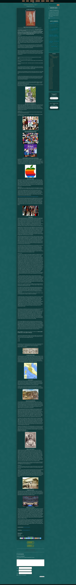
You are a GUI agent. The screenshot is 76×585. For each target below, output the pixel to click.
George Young (51, 41)
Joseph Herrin (29, 6)
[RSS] (36, 538)
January (52, 66)
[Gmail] (22, 538)
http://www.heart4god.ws (27, 527)
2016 (51, 78)
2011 (51, 84)
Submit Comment (42, 576)
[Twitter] (28, 538)
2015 (51, 79)
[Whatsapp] (31, 538)
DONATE (30, 545)
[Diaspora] (34, 538)
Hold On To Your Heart (54, 46)
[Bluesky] (40, 538)
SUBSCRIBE (30, 542)
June (52, 60)
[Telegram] (26, 538)
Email (17, 570)
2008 (51, 88)
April (52, 62)
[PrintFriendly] (20, 538)
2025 (51, 67)
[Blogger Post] (39, 538)
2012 (51, 83)
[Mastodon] (33, 538)
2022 (51, 71)
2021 (51, 72)
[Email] (25, 538)
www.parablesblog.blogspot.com (26, 530)
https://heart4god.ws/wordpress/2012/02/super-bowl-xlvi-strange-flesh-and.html (28, 196)
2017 (51, 77)
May (52, 61)
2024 (51, 68)
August (52, 55)
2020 (51, 73)
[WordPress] (37, 538)
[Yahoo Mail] (23, 538)
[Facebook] (29, 538)
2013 (51, 82)
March (52, 63)
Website (18, 573)
